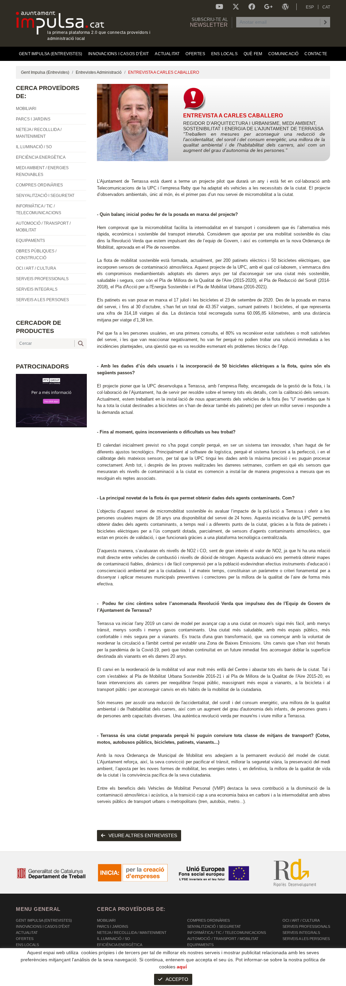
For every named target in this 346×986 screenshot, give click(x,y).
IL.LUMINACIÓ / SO (113, 939)
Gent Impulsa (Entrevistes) (45, 72)
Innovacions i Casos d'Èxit (43, 926)
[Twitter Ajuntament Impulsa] (235, 6)
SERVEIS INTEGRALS (301, 933)
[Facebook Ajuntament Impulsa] (251, 6)
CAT (326, 7)
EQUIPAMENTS (200, 945)
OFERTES (24, 939)
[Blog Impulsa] (285, 6)
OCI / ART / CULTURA (301, 920)
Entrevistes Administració (99, 72)
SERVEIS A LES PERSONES (306, 939)
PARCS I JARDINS (112, 926)
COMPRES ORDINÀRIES (208, 920)
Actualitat (27, 933)
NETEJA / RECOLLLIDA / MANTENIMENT (132, 933)
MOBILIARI (106, 920)
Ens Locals (27, 945)
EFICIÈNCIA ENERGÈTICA (119, 945)
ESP (310, 7)
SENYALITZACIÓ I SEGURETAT (214, 926)
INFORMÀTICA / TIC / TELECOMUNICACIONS (226, 933)
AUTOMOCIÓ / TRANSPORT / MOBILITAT (222, 939)
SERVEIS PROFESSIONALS (306, 926)
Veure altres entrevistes (142, 835)
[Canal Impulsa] (219, 6)
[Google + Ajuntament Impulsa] (268, 6)
